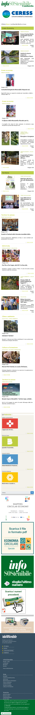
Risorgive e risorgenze (27, 136)
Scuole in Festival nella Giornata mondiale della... (16, 234)
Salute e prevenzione (7, 417)
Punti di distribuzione (8, 668)
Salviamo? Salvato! (7, 335)
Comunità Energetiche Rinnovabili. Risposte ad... (15, 89)
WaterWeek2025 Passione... (10, 465)
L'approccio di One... (8, 429)
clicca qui (8, 705)
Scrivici (5, 648)
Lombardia (5, 663)
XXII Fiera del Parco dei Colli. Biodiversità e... (26, 180)
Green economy (24, 31)
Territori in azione (23, 133)
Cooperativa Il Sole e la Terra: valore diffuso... (26, 156)
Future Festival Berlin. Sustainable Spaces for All (27, 35)
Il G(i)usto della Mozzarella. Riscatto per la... (15, 120)
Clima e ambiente (24, 276)
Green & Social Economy (9, 677)
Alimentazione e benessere (9, 680)
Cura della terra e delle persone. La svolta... (25, 199)
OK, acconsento (6, 713)
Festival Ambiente (6, 471)
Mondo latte (6, 698)
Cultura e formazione (10, 347)
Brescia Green (5, 435)
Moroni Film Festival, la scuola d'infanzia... (15, 366)
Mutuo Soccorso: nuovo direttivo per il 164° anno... (26, 301)
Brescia (5, 666)
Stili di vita (6, 246)
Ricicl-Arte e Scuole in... (9, 483)
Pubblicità (6, 652)
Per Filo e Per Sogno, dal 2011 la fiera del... (15, 265)
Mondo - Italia (6, 661)
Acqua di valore (6, 453)
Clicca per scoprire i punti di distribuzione (17, 631)
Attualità (5, 676)
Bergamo (5, 664)
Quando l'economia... (8, 447)
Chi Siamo (6, 646)
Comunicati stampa (8, 650)
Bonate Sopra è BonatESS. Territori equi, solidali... (17, 399)
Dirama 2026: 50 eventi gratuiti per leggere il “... (25, 281)
